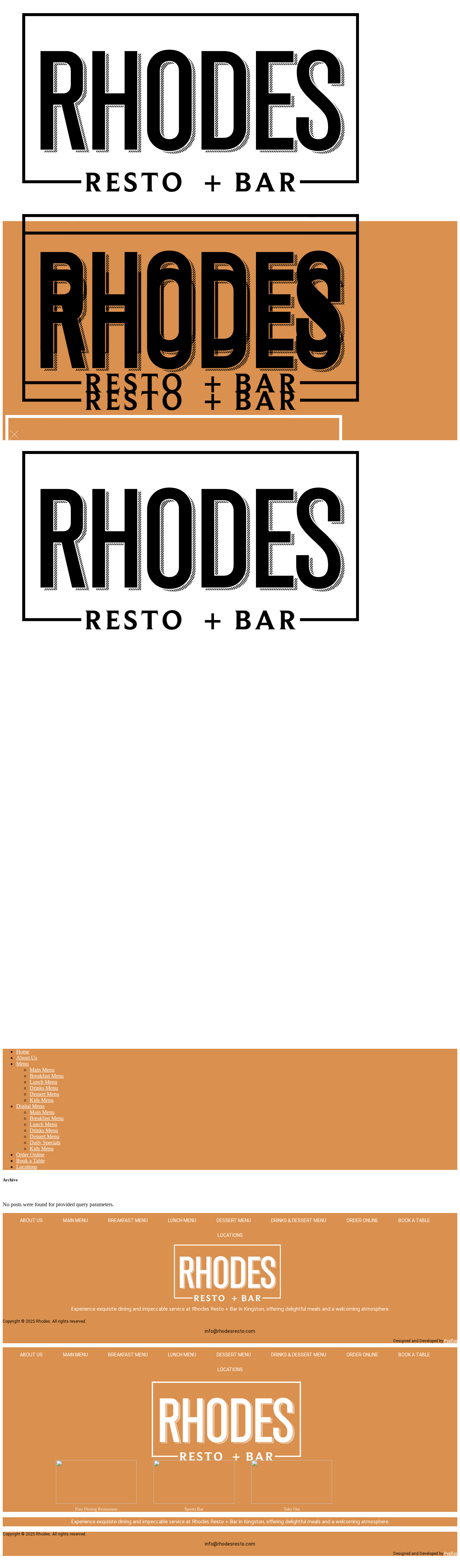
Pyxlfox (450, 1341)
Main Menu (75, 1220)
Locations (230, 1235)
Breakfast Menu (128, 1220)
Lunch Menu (182, 1220)
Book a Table (414, 1220)
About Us (31, 1220)
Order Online (362, 1220)
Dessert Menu (234, 1220)
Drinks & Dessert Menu (298, 1220)
